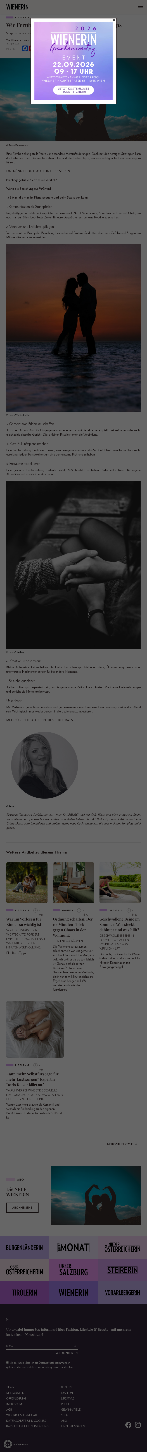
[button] (8, 1444)
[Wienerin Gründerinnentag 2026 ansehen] (73, 61)
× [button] (114, 20)
